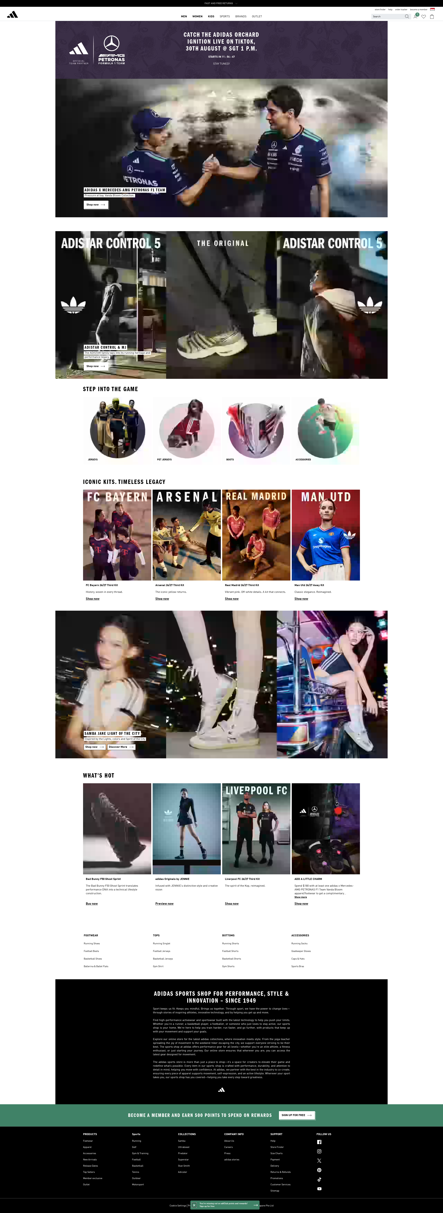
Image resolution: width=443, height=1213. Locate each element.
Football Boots (91, 951)
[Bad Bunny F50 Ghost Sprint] (117, 845)
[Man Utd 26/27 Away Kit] (326, 547)
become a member (418, 10)
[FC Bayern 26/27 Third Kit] (117, 547)
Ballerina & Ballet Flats (96, 966)
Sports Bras (297, 966)
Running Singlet (161, 943)
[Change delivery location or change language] (432, 9)
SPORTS (225, 16)
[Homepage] (12, 15)
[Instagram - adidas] (338, 1152)
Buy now (92, 903)
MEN (184, 16)
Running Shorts (230, 943)
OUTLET (257, 16)
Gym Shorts (228, 966)
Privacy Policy (195, 1206)
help (390, 10)
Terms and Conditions (216, 1206)
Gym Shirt (158, 966)
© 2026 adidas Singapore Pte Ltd (256, 1206)
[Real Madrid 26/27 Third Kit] (256, 547)
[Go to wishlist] (423, 16)
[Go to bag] (432, 16)
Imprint (233, 1206)
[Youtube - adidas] (338, 1189)
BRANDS (240, 16)
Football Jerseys (161, 951)
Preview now (164, 903)
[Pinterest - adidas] (338, 1170)
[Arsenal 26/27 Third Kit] (187, 547)
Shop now (93, 598)
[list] (221, 547)
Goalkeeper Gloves (301, 951)
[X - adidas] (338, 1161)
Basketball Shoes (93, 959)
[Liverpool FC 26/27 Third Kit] (256, 845)
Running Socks (299, 943)
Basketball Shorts (231, 959)
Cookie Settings (178, 1206)
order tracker (401, 10)
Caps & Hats (298, 959)
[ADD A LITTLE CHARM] (326, 845)
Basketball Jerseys (163, 959)
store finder (380, 10)
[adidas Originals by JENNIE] (187, 845)
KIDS (211, 16)
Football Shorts (230, 951)
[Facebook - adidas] (338, 1142)
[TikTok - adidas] (338, 1180)
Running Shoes (92, 943)
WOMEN (197, 16)
